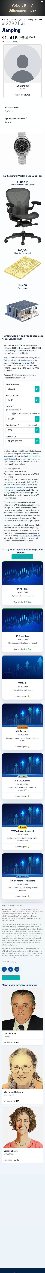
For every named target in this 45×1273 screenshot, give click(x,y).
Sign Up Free (12, 978)
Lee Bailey (12, 962)
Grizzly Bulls (30, 363)
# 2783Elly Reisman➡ (33, 19)
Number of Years (12, 395)
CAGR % (10, 406)
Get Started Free (23, 557)
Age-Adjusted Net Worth (15, 118)
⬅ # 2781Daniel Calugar (12, 19)
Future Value (11, 436)
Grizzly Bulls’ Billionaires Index (16, 487)
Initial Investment (13, 384)
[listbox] (25, 413)
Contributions (12, 425)
